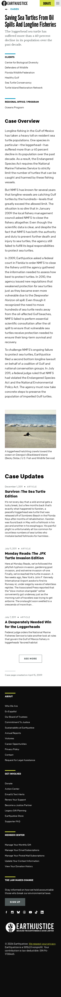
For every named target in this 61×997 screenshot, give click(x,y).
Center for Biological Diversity (21, 62)
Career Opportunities (16, 743)
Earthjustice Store (14, 815)
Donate (9, 783)
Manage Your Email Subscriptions (22, 849)
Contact (9, 754)
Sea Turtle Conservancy (18, 82)
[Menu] (57, 3)
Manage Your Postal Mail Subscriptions (24, 855)
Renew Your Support (15, 799)
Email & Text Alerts (14, 794)
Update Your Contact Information (22, 860)
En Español (10, 711)
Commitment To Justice (17, 722)
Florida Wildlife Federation (20, 72)
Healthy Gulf (12, 77)
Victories (9, 738)
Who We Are (11, 705)
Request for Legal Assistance (20, 759)
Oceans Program (14, 107)
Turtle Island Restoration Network (24, 87)
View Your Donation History (19, 866)
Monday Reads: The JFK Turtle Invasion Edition (25, 555)
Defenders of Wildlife (16, 67)
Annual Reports (13, 732)
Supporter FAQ (12, 821)
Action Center (12, 788)
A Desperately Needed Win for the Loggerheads (28, 624)
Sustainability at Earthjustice (19, 727)
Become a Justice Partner (18, 805)
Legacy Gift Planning (15, 810)
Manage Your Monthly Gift (18, 844)
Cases (14, 9)
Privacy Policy (12, 749)
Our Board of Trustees (16, 716)
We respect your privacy (42, 943)
